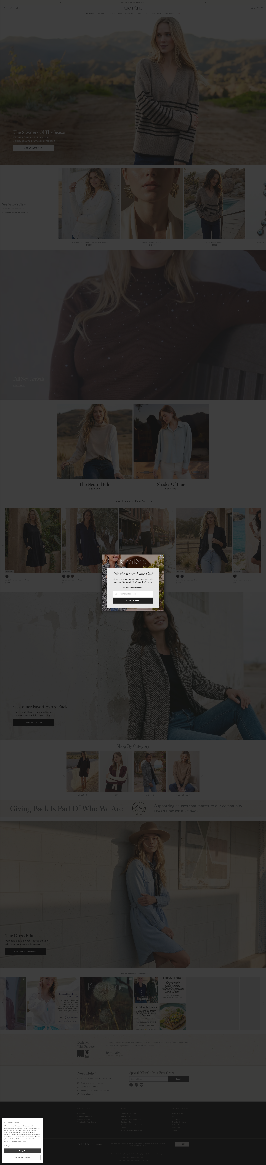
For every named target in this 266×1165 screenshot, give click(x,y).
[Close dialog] (161, 557)
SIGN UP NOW (133, 600)
